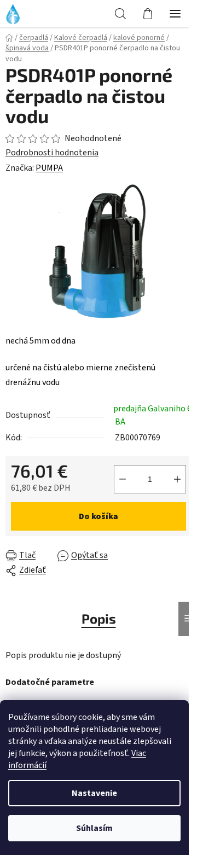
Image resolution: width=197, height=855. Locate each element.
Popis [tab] (99, 618)
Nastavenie (94, 793)
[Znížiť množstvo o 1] (122, 479)
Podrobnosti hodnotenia (52, 153)
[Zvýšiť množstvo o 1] (177, 479)
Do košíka (98, 516)
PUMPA (49, 168)
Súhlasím (94, 828)
